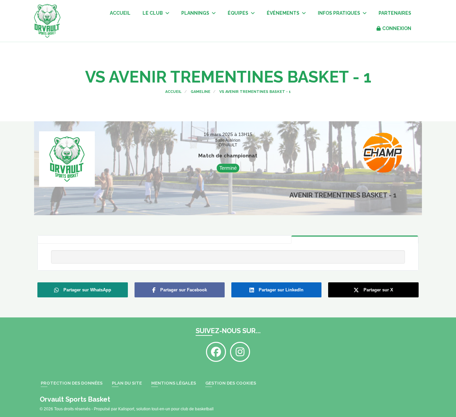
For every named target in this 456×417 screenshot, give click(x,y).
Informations (101, 239)
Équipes (238, 13)
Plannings (195, 13)
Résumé (354, 239)
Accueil (120, 13)
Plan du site (127, 383)
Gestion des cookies (230, 383)
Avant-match (227, 239)
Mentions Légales (173, 383)
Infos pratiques (339, 13)
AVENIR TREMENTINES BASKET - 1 (343, 195)
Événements (283, 13)
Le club (153, 13)
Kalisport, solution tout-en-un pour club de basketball (166, 409)
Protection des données (71, 383)
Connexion (396, 28)
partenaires (395, 13)
